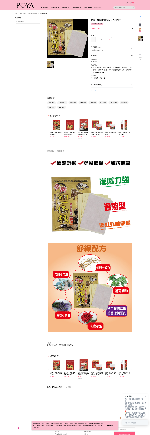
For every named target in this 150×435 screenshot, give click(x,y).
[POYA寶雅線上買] (26, 5)
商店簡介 (57, 431)
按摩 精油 (51, 102)
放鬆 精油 (93, 102)
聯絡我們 (86, 434)
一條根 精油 (113, 102)
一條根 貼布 (62, 102)
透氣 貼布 (124, 102)
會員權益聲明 (87, 431)
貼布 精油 (103, 102)
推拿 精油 (61, 107)
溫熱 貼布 (51, 107)
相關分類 (50, 98)
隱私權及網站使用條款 (61, 434)
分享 (94, 90)
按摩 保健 (73, 102)
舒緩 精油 (83, 102)
